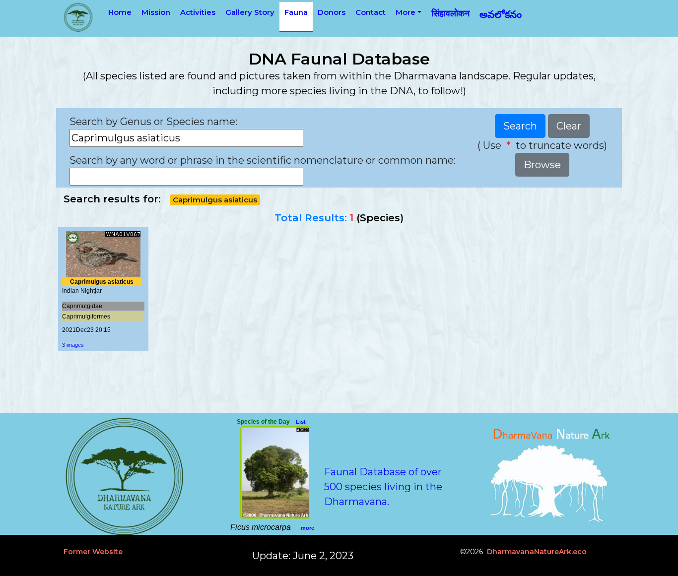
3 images (73, 345)
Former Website (93, 551)
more (307, 528)
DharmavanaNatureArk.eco (537, 551)
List (301, 422)
